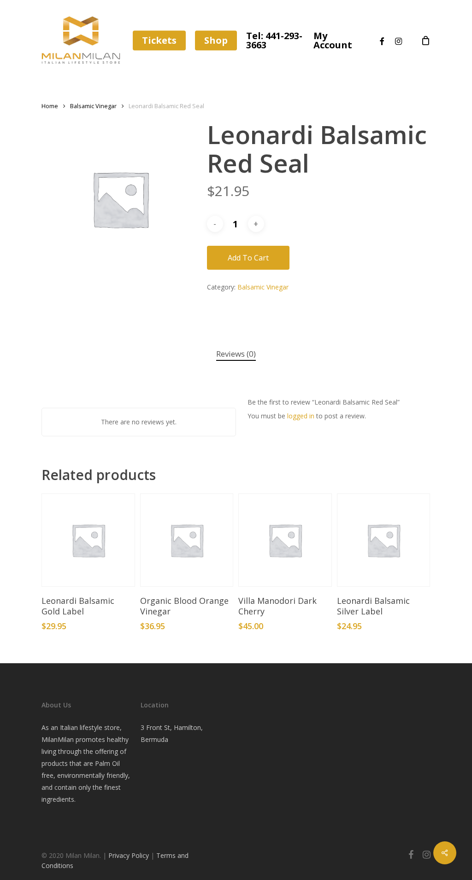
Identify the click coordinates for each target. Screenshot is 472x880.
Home (49, 106)
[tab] (236, 354)
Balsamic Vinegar (93, 106)
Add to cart (248, 258)
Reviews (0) (236, 353)
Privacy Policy (129, 855)
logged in (300, 415)
